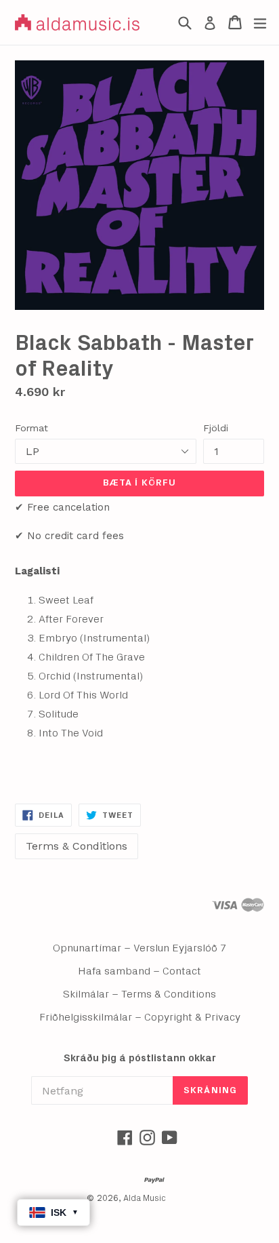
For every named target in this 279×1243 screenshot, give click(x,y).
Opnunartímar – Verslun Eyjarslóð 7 (140, 948)
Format (31, 427)
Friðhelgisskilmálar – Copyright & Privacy (139, 1017)
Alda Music (144, 1198)
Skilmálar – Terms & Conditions (139, 994)
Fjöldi (215, 427)
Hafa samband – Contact (139, 971)
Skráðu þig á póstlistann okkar (140, 1058)
